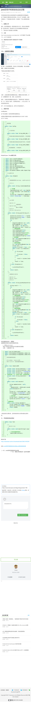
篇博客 (9, 577)
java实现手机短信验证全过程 (10, 446)
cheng (23, 490)
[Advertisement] (15, 468)
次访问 (21, 577)
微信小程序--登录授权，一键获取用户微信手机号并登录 (15, 619)
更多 (28, 615)
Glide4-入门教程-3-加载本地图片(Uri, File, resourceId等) (15, 625)
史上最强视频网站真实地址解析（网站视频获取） (14, 631)
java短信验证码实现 (21, 446)
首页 (3, 2)
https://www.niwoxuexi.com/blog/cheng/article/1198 (14, 487)
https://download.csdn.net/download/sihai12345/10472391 (15, 441)
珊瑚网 (7, 690)
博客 (7, 2)
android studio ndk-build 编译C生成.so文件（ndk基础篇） (16, 650)
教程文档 (11, 2)
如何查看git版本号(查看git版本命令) (11, 637)
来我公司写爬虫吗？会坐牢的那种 (22, 451)
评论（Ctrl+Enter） (22, 515)
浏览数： (5, 620)
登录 (27, 2)
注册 (21, 2)
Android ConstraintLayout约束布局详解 (12, 644)
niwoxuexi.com (12, 695)
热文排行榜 (5, 615)
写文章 (16, 559)
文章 (6, 6)
